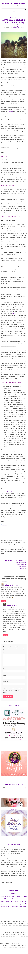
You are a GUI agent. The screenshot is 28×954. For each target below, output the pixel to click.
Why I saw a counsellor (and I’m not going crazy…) (14, 22)
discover (14, 896)
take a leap (19, 906)
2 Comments (16, 27)
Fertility (25, 896)
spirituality (23, 904)
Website (5, 681)
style (14, 906)
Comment (5, 652)
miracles (20, 901)
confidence (3, 896)
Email (5, 675)
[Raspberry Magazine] (14, 806)
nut (25, 901)
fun (2, 899)
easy (20, 896)
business (13, 893)
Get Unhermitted (7, 560)
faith (23, 896)
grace (8, 899)
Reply (3, 601)
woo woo (15, 908)
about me (10, 111)
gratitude (10, 899)
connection (9, 896)
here (13, 313)
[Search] (25, 787)
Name (5, 669)
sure (16, 906)
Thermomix (5, 908)
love (10, 901)
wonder (13, 908)
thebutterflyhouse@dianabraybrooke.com (12, 491)
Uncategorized (14, 17)
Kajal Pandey (8, 583)
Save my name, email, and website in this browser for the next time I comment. (13, 690)
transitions (9, 908)
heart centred (16, 899)
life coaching (6, 901)
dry (19, 896)
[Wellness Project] (14, 835)
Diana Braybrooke (14, 3)
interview (22, 899)
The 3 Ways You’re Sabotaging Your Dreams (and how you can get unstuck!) (20, 564)
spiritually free (10, 906)
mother (23, 901)
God (4, 899)
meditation (16, 901)
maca (13, 901)
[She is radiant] (14, 809)
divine (17, 896)
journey (2, 901)
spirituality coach (4, 906)
